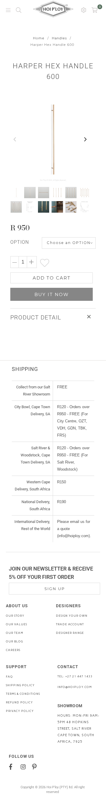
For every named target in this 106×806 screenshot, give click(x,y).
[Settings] (83, 9)
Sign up (54, 588)
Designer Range (70, 633)
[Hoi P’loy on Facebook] (13, 766)
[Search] (18, 9)
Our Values (16, 624)
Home (38, 38)
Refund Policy (19, 702)
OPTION (19, 242)
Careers (13, 650)
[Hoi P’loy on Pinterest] (36, 766)
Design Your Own (71, 616)
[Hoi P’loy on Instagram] (24, 766)
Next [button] (85, 139)
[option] (53, 139)
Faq (9, 677)
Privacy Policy (20, 711)
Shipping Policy (20, 685)
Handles (59, 38)
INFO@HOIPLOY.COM (74, 687)
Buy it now (51, 294)
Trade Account (70, 624)
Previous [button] (14, 139)
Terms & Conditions (23, 694)
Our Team (14, 633)
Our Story (15, 616)
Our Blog (14, 641)
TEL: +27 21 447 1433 (74, 676)
